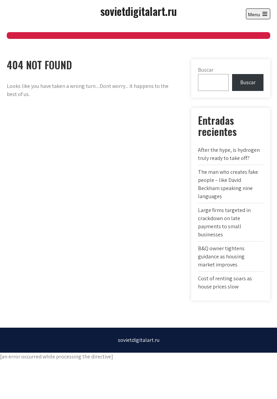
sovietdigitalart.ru (138, 11)
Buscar (205, 69)
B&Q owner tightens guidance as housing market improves (221, 256)
